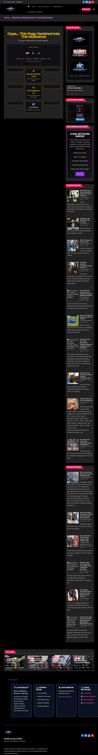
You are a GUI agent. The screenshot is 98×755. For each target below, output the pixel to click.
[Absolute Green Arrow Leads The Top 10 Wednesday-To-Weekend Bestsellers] (73, 567)
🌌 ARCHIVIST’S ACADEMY (35, 12)
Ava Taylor (84, 446)
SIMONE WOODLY (86, 477)
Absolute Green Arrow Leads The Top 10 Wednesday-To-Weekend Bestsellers (86, 566)
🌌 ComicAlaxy (86, 693)
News (8, 656)
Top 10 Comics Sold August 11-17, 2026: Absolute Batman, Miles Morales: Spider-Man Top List (86, 620)
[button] (80, 9)
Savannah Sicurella (86, 519)
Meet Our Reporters (44, 6)
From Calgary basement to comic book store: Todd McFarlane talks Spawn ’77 (85, 593)
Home (33, 6)
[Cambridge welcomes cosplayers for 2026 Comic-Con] (73, 267)
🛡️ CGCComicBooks (87, 703)
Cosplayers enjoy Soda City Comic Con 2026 (85, 220)
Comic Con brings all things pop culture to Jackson (86, 317)
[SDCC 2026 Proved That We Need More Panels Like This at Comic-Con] (73, 195)
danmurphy (84, 402)
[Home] (28, 6)
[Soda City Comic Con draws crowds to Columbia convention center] (73, 378)
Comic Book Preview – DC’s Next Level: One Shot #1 (59, 662)
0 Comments (20, 667)
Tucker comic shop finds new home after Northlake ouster (86, 474)
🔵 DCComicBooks (87, 699)
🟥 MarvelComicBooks (88, 696)
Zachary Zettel (85, 269)
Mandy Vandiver (85, 243)
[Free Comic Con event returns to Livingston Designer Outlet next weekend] (73, 295)
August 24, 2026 (12, 665)
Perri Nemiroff (84, 197)
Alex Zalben (84, 625)
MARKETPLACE (57, 6)
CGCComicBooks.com (73, 94)
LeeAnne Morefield (86, 320)
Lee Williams (84, 223)
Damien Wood (84, 598)
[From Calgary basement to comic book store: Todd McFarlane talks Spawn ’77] (73, 595)
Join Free (80, 174)
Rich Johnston (85, 570)
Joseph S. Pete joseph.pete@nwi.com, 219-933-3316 (85, 544)
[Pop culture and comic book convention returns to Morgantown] (73, 444)
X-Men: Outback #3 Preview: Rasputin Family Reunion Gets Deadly (37, 662)
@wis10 (83, 379)
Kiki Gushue (84, 349)
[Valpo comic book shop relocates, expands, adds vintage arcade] (73, 541)
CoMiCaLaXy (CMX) (13, 739)
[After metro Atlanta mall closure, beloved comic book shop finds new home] (73, 517)
